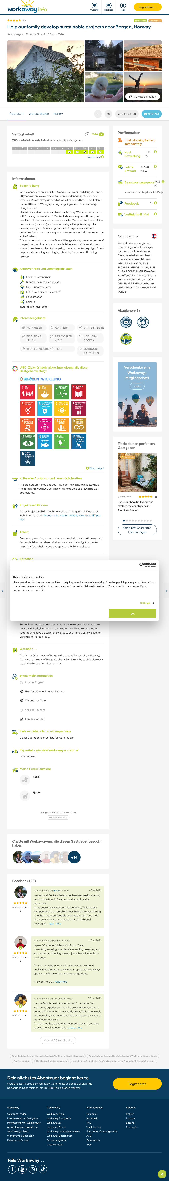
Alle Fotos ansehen (144, 96)
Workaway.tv (54, 1122)
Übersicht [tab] (17, 113)
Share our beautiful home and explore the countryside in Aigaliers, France (135, 505)
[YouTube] (22, 1169)
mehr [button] (57, 113)
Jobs (88, 1144)
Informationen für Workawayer (24, 1122)
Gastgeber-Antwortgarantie (101, 1131)
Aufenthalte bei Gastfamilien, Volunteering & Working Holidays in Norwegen (48, 1056)
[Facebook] (12, 1169)
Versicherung (93, 1127)
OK (133, 613)
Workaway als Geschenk (20, 1135)
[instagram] (33, 1169)
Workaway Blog (55, 1113)
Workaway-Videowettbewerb (63, 1131)
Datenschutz (93, 1140)
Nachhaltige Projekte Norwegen (51, 1061)
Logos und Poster (56, 1127)
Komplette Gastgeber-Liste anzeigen (137, 530)
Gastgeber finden (17, 1113)
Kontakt (153, 114)
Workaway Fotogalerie (59, 1118)
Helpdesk (91, 1113)
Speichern (128, 114)
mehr (137, 386)
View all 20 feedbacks (58, 1040)
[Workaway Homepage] (27, 6)
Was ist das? (96, 468)
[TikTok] (43, 1169)
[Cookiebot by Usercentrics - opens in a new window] (141, 565)
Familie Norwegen (22, 1061)
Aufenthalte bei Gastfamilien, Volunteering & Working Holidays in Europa (123, 1056)
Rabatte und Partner (18, 1140)
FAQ (88, 1122)
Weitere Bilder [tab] (39, 113)
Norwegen (17, 34)
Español (130, 1122)
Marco (56, 890)
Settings (145, 603)
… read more (54, 923)
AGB (89, 1135)
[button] (124, 521)
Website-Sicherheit (58, 817)
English (130, 1113)
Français (130, 1118)
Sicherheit (92, 1118)
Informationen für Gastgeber (23, 1118)
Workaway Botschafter (59, 1135)
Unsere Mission (55, 1144)
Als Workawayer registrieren (22, 1127)
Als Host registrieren (18, 1131)
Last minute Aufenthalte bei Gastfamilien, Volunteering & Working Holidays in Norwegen (113, 1061)
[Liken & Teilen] (108, 114)
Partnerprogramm (57, 1140)
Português (131, 1127)
